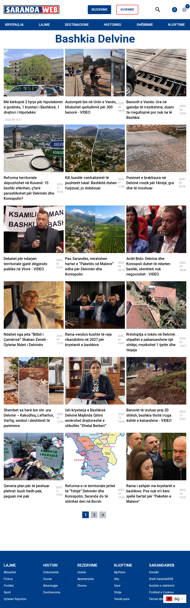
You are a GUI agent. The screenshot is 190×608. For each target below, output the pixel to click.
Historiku (112, 25)
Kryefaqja (14, 25)
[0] (184, 10)
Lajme (44, 25)
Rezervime (99, 9)
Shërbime (145, 25)
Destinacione (77, 25)
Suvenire (127, 9)
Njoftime (176, 25)
